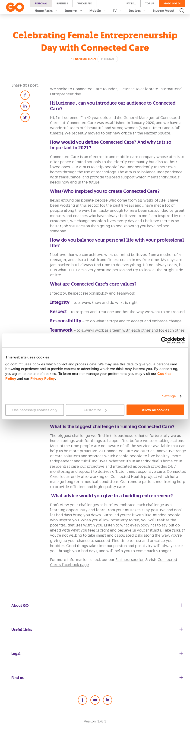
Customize (92, 410)
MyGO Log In (172, 3)
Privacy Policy (42, 378)
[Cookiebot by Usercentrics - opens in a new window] (164, 340)
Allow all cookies (155, 410)
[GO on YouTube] (95, 700)
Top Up (149, 3)
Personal (41, 3)
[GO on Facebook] (82, 700)
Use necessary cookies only (34, 410)
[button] (25, 95)
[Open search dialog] (181, 10)
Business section (129, 559)
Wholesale (84, 3)
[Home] (15, 7)
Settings (169, 396)
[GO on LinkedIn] (107, 700)
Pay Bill (131, 3)
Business (62, 3)
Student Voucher (165, 11)
